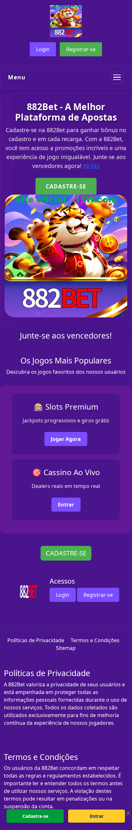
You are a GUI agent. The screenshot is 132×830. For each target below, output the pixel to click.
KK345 (91, 166)
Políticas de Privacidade (35, 640)
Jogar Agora (66, 439)
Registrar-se (81, 49)
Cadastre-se (35, 816)
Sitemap (66, 647)
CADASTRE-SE (66, 186)
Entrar (66, 504)
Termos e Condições (95, 640)
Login (43, 49)
